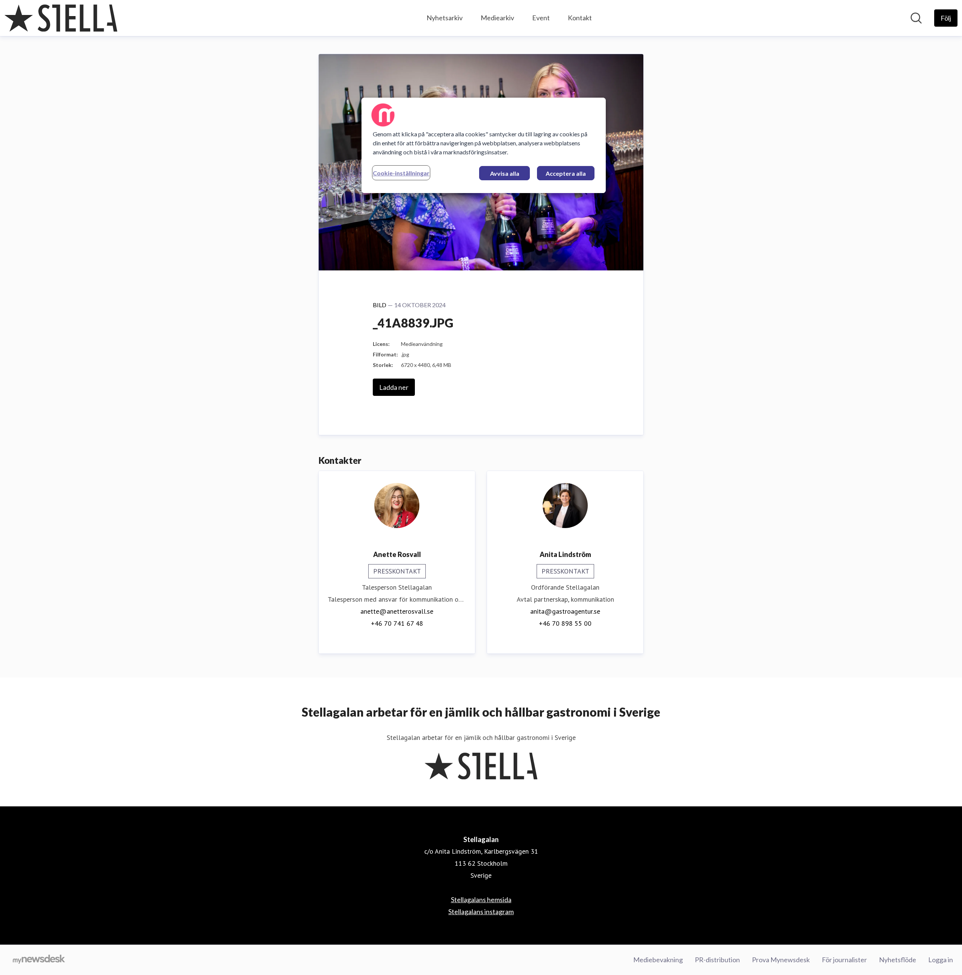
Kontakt (580, 18)
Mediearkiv (497, 18)
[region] (484, 145)
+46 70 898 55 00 (565, 623)
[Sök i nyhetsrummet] (916, 18)
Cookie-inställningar (401, 173)
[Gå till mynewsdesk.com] (39, 960)
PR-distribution (717, 959)
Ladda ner (393, 387)
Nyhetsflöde (897, 959)
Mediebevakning (658, 959)
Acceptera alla (566, 173)
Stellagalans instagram (481, 911)
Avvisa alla (504, 173)
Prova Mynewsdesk (781, 959)
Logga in (940, 959)
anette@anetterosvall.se (396, 611)
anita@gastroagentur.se (565, 611)
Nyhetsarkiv (445, 18)
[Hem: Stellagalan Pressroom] (61, 18)
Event (541, 18)
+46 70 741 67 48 (397, 623)
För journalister (844, 959)
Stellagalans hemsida (481, 899)
